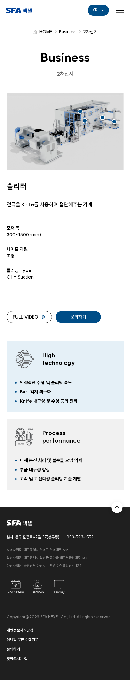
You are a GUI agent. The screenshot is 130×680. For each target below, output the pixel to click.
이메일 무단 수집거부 (22, 639)
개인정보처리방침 (20, 630)
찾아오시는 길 (17, 658)
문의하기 (78, 317)
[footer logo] (19, 523)
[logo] (19, 10)
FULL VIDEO (25, 317)
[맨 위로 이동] (117, 505)
